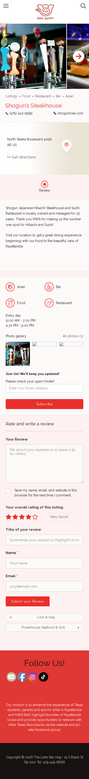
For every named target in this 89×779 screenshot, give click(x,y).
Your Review (17, 439)
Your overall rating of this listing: (35, 507)
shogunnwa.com (70, 113)
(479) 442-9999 (21, 113)
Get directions (24, 157)
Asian (70, 96)
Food (26, 96)
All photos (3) (73, 336)
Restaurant (43, 96)
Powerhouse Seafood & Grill (43, 627)
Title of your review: (24, 529)
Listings (11, 96)
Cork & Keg (46, 617)
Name (12, 553)
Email (12, 576)
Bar (58, 96)
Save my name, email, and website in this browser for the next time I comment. (45, 492)
